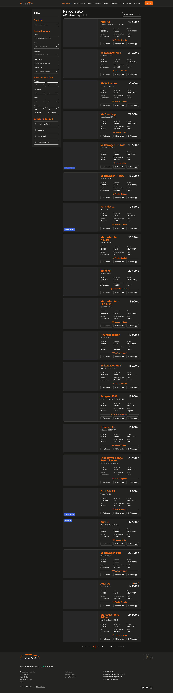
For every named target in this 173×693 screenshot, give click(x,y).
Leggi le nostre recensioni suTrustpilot (36, 666)
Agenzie (137, 3)
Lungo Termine (70, 677)
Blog (21, 682)
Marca (36, 43)
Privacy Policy (40, 687)
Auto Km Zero (79, 3)
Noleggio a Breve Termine (121, 3)
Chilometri (37, 89)
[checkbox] (44, 109)
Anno (36, 98)
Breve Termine (70, 675)
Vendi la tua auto (26, 679)
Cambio (36, 106)
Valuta (148, 3)
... (106, 647)
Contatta (120, 44)
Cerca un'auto (24, 675)
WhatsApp (133, 44)
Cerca (36, 35)
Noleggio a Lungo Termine (97, 3)
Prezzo (36, 81)
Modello (37, 51)
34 (111, 647)
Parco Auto (66, 3)
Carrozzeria (38, 59)
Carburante (38, 68)
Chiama (107, 44)
